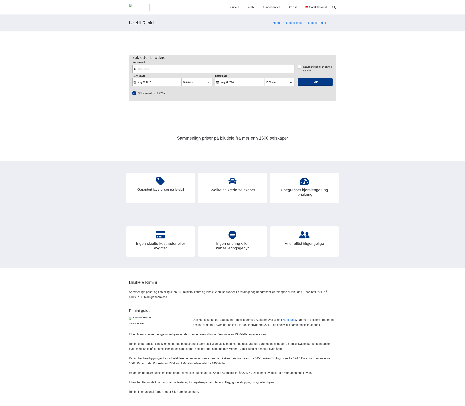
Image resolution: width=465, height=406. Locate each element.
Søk (315, 82)
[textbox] (213, 69)
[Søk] (334, 7)
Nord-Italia (289, 319)
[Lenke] (139, 7)
